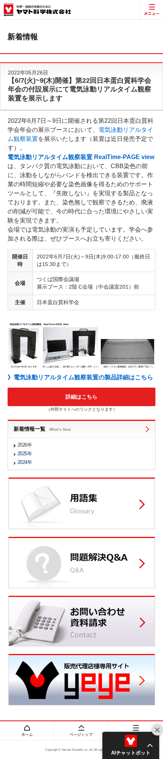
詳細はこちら (81, 397)
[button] (130, 745)
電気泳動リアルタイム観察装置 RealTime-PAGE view (81, 157)
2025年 (24, 453)
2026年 (24, 445)
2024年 (24, 462)
